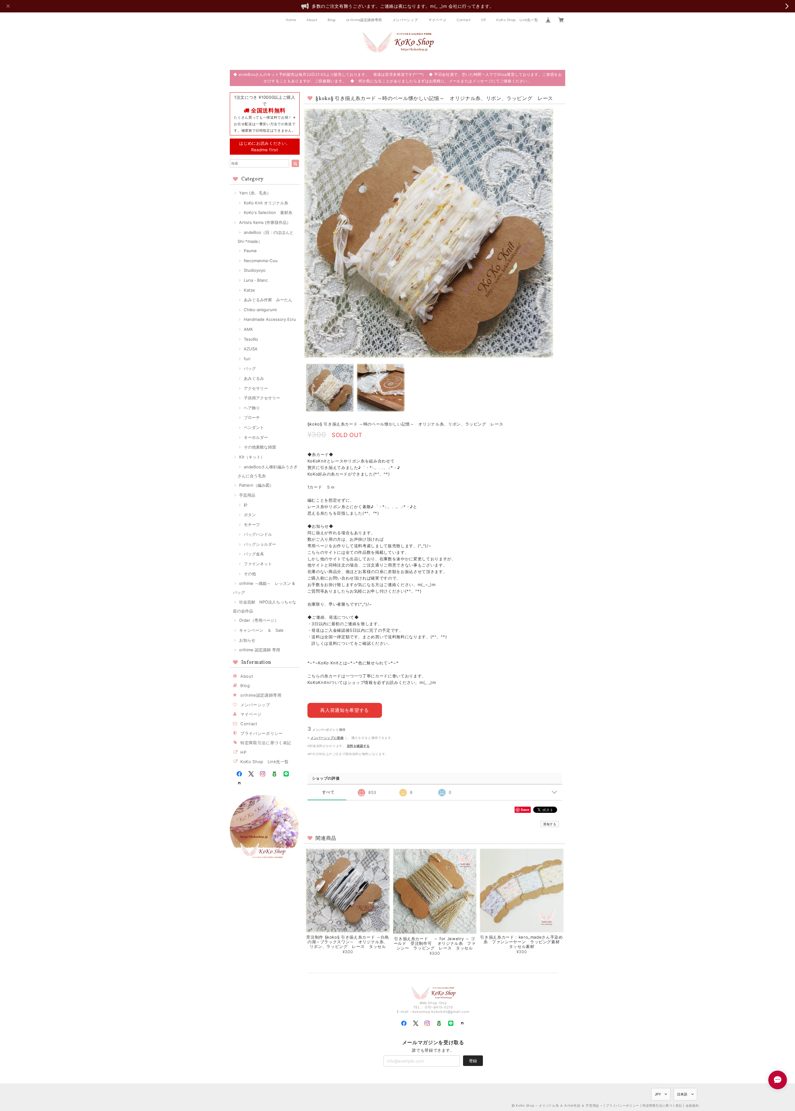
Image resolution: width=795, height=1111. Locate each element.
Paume (250, 250)
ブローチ (252, 417)
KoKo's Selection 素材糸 (268, 212)
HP (483, 20)
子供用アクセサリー (262, 397)
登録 (473, 1060)
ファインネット (258, 563)
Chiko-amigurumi (260, 309)
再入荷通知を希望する (344, 710)
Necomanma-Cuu (261, 260)
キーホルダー (256, 437)
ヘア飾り (252, 407)
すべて (328, 792)
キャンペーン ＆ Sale (261, 630)
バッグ (250, 368)
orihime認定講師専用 (364, 20)
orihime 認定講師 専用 (259, 649)
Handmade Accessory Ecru (270, 319)
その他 (250, 573)
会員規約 (692, 1105)
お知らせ (247, 640)
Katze (249, 290)
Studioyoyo (255, 270)
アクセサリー (256, 388)
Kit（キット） (252, 456)
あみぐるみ (254, 378)
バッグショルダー (260, 544)
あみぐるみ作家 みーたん (268, 299)
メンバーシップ (405, 20)
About (312, 20)
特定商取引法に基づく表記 (265, 742)
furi (247, 358)
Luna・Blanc (256, 280)
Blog (332, 20)
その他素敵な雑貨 (260, 446)
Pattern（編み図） (256, 485)
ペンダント (254, 427)
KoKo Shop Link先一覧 (517, 20)
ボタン (250, 514)
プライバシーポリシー (261, 733)
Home (291, 20)
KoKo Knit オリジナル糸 (266, 202)
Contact (464, 20)
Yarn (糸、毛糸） (255, 192)
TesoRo (251, 339)
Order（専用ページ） (259, 620)
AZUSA (250, 348)
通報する (549, 824)
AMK (248, 329)
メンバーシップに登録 (327, 738)
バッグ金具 (254, 553)
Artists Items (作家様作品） (265, 222)
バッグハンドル (258, 534)
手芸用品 (247, 495)
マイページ (437, 20)
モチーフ (252, 524)
